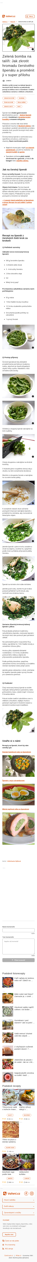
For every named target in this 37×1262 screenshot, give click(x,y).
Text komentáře (8, 937)
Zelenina (21, 98)
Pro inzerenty (10, 1245)
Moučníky (27, 1115)
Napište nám (9, 1234)
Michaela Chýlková (15, 861)
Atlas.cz (18, 1255)
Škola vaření (22, 102)
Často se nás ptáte (12, 1241)
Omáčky (10, 1178)
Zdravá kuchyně (9, 98)
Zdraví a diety (8, 106)
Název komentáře (8, 927)
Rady (19, 106)
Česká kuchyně (8, 102)
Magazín (12, 22)
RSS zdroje (9, 1249)
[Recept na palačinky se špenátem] (18, 219)
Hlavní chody (10, 1147)
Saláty (10, 1115)
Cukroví (26, 1178)
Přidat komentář (19, 960)
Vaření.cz (4, 22)
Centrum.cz (8, 1255)
